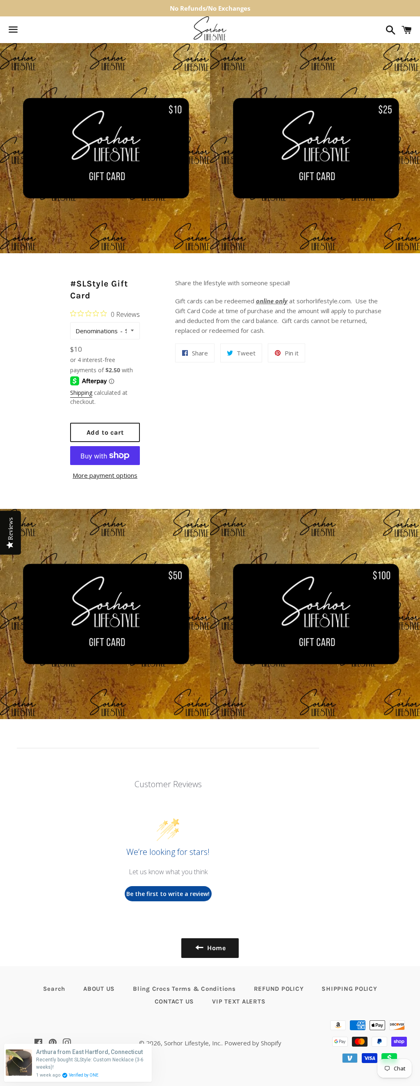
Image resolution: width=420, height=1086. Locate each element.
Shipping (81, 392)
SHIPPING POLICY (349, 988)
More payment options (105, 475)
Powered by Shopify (252, 1043)
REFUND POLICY (279, 988)
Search (54, 988)
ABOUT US (99, 988)
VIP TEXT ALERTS (238, 1001)
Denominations (96, 331)
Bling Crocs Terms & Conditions (184, 988)
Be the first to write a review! (168, 894)
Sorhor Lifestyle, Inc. (192, 1043)
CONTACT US (174, 1001)
